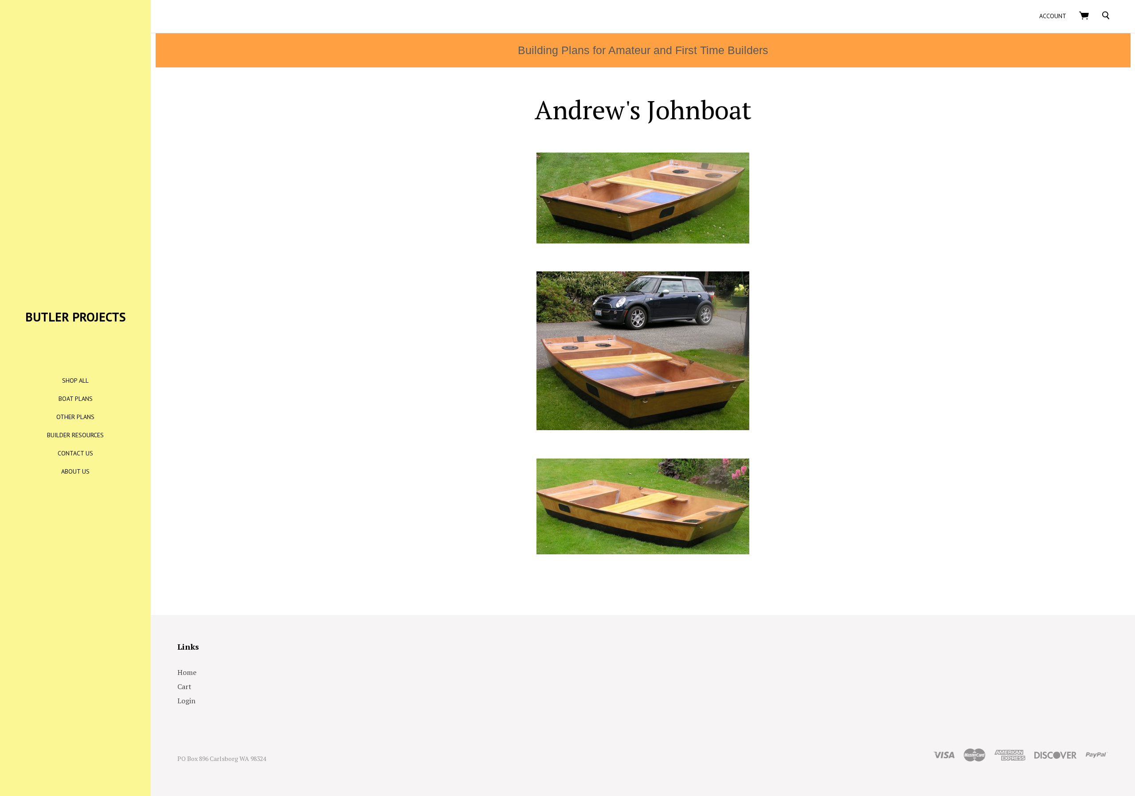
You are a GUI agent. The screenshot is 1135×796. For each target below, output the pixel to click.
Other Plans (75, 417)
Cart (184, 686)
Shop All (75, 380)
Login (186, 701)
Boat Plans (76, 399)
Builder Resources (75, 435)
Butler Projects (75, 317)
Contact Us (75, 453)
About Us (75, 471)
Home (186, 672)
